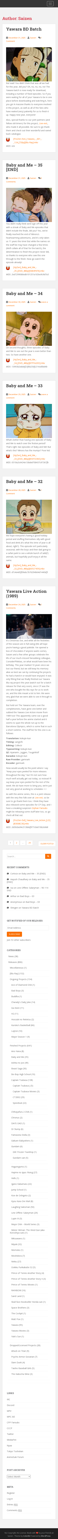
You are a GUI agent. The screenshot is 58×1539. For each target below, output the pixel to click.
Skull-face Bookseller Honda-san (27, 1301)
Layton (14, 1031)
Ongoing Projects (18, 979)
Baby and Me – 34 (24, 293)
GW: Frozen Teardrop (23, 1152)
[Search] (48, 856)
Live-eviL (43, 123)
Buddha (15, 996)
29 (30, 843)
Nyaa (9, 1445)
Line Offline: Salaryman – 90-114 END (27, 889)
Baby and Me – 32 (24, 481)
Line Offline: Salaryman (22, 1212)
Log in (10, 1498)
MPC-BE (11, 1416)
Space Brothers (18, 1307)
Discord (10, 1405)
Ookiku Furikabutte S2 (21, 1267)
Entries (12, 1504)
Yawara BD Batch (24, 29)
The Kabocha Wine (20, 1374)
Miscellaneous (16, 967)
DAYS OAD (16, 1123)
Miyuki (14, 1244)
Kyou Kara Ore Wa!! (20, 1201)
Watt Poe (15, 1319)
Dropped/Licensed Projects (23, 1345)
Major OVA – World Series (23, 1224)
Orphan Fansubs (39, 808)
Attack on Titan (18, 1351)
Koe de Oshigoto (19, 1195)
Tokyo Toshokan (15, 1451)
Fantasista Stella (19, 1134)
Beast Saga (16, 1068)
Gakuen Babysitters (20, 1140)
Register (11, 1493)
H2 (12, 1013)
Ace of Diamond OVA (21, 984)
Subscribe (14, 934)
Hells (13, 1178)
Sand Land (16, 1296)
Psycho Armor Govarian (22, 1356)
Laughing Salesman (20, 1207)
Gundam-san (19, 1157)
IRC (8, 1399)
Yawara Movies (18, 1330)
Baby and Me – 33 (24, 385)
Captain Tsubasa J (21, 1085)
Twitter (10, 1434)
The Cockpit (17, 1313)
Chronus (15, 1117)
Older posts (46, 843)
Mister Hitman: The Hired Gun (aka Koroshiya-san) (27, 1231)
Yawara (14, 1325)
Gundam (15, 1146)
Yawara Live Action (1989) (26, 594)
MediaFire (11, 1439)
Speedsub (17, 1103)
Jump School (17, 1189)
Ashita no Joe (17, 1062)
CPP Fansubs (13, 1422)
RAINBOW (16, 1290)
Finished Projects (18, 1045)
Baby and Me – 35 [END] (24, 167)
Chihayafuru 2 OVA (20, 1111)
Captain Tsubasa (19, 1080)
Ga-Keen (15, 1007)
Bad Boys (16, 990)
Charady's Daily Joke (21, 1002)
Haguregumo (17, 1166)
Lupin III (15, 1218)
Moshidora (16, 1255)
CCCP (9, 1428)
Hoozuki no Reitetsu (21, 1019)
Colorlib (26, 1536)
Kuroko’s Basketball (20, 1025)
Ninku (14, 1261)
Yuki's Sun (16, 1336)
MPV (9, 1411)
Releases (12, 962)
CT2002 (16, 1097)
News (11, 956)
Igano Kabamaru (19, 1184)
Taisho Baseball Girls (21, 1368)
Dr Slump (15, 1129)
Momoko (15, 1250)
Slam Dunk (16, 1362)
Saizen (33, 37)
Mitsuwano (16, 1238)
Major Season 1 (19, 1036)
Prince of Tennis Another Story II (27, 1278)
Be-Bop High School (21, 1074)
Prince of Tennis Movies (23, 1284)
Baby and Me (17, 1057)
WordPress (45, 1536)
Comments (14, 1510)
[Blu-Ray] (14, 973)
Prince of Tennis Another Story (26, 1273)
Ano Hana (16, 1051)
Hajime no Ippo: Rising (22, 1172)
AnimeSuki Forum (15, 1457)
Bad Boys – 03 (27, 896)
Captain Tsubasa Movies (24, 1091)
